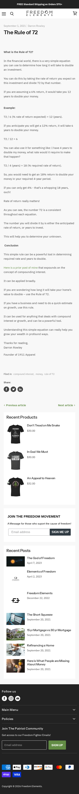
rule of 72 (49, 374)
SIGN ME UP (60, 532)
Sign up (57, 745)
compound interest (23, 374)
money (39, 374)
